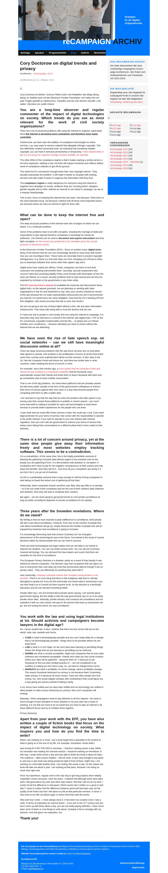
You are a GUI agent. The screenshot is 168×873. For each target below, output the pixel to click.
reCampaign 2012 (119, 149)
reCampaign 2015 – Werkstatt (125, 162)
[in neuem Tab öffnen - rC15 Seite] (115, 128)
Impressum (138, 867)
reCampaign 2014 (119, 155)
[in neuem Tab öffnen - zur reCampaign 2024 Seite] (109, 117)
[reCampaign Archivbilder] (66, 20)
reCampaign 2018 (119, 168)
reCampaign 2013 (119, 152)
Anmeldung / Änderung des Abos (126, 102)
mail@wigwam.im (35, 869)
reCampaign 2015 (119, 159)
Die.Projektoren (84, 853)
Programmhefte (57, 53)
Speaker (39, 53)
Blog (73, 53)
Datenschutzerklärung (132, 863)
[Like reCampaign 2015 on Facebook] (121, 182)
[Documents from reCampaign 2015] (141, 182)
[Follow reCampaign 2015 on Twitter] (114, 182)
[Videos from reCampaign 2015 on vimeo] (134, 182)
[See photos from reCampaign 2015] (127, 182)
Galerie (85, 53)
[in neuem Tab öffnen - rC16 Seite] (135, 125)
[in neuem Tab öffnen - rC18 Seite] (115, 125)
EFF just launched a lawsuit (38, 285)
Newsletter (100, 53)
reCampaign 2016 (43, 73)
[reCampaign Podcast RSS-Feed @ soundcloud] (127, 189)
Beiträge (25, 53)
